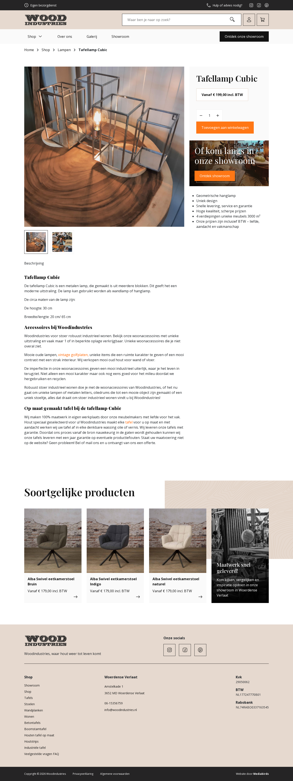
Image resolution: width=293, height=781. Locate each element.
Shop (32, 36)
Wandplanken (33, 710)
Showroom (120, 36)
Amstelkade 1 (113, 686)
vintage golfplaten (73, 354)
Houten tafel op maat (39, 735)
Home (29, 49)
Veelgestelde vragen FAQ (41, 754)
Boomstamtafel (35, 729)
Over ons (64, 36)
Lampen (64, 49)
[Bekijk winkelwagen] (263, 20)
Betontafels (32, 723)
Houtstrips (31, 741)
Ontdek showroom (215, 176)
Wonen (29, 716)
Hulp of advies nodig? (227, 5)
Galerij (92, 36)
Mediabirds (261, 774)
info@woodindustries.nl (120, 710)
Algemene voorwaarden (115, 774)
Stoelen (29, 704)
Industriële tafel (35, 748)
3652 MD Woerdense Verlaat (124, 693)
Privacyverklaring (83, 774)
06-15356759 (113, 703)
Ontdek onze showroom (244, 36)
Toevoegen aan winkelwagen (225, 127)
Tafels (28, 698)
